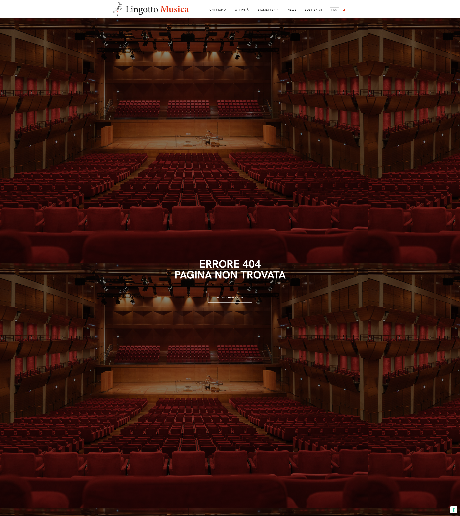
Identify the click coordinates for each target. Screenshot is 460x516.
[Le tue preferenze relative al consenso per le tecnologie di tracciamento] (453, 509)
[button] (344, 10)
